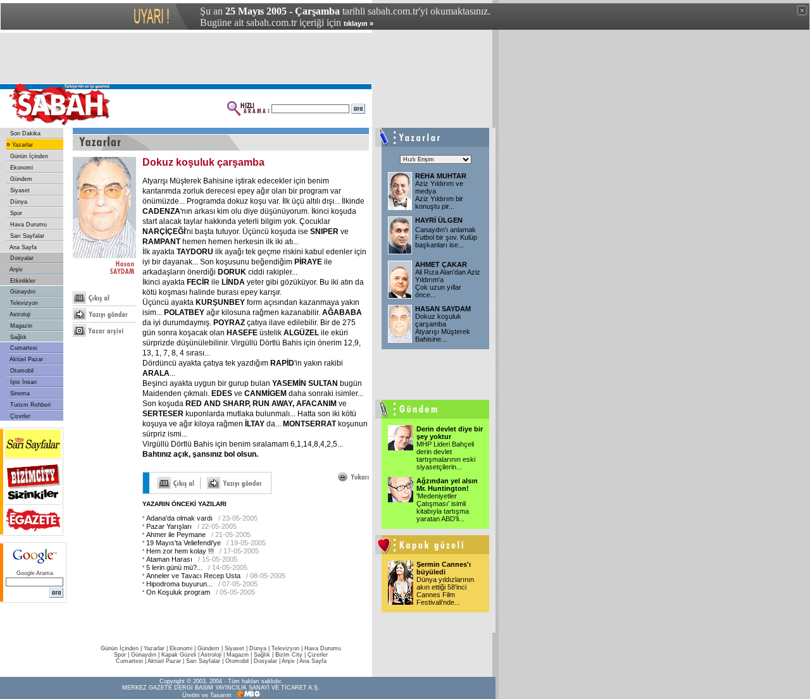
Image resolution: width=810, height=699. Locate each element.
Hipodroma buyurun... (179, 584)
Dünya (17, 202)
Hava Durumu (27, 224)
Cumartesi (22, 348)
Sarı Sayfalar (26, 236)
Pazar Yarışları (169, 526)
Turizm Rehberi (29, 405)
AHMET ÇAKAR (441, 264)
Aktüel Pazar (25, 359)
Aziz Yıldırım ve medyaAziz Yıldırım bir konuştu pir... (439, 195)
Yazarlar (21, 145)
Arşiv (15, 269)
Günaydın (21, 291)
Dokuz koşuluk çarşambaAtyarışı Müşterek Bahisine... (442, 327)
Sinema (19, 393)
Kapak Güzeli (178, 655)
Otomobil (21, 371)
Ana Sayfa (22, 247)
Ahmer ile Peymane (176, 534)
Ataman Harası (169, 559)
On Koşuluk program (178, 592)
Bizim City (288, 655)
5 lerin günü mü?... (174, 567)
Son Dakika (24, 133)
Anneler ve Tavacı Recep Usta (193, 575)
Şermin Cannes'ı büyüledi (443, 568)
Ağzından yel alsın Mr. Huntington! (447, 484)
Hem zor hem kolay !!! (180, 551)
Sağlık (17, 337)
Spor (15, 213)
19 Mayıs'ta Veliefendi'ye (183, 543)
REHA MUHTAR (440, 176)
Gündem (20, 179)
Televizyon (23, 303)
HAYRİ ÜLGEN (439, 220)
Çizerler (19, 416)
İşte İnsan (22, 382)
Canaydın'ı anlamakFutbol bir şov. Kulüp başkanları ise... (446, 237)
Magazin (20, 326)
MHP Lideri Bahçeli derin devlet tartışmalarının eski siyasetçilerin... (445, 455)
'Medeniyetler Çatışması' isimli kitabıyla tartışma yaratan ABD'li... (442, 507)
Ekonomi (20, 167)
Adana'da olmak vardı (179, 518)
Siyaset (19, 190)
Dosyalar (21, 258)
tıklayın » (358, 23)
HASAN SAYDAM (443, 308)
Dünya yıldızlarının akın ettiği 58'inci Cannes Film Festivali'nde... (445, 591)
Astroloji (19, 314)
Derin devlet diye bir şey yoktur (449, 432)
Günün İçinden (28, 156)
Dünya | (260, 648)
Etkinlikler (21, 281)
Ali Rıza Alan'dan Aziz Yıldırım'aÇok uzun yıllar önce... (447, 283)
